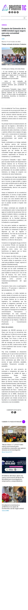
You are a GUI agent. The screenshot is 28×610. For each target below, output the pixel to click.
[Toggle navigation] (24, 18)
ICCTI (10, 452)
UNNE (3, 39)
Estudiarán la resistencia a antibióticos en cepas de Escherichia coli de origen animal (13, 506)
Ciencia (4, 25)
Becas (3, 452)
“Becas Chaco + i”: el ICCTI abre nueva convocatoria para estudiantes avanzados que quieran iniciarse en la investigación (14, 447)
